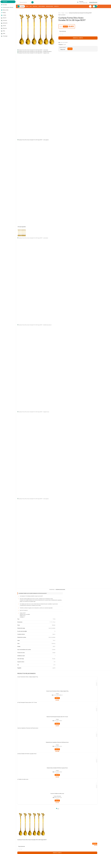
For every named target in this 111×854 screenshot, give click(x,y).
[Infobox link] (82, 2)
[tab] (51, 589)
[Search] (32, 2)
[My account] (90, 6)
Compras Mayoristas (93, 2)
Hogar (63, 12)
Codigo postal (62, 47)
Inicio (59, 12)
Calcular (70, 48)
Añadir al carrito (78, 37)
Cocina (66, 12)
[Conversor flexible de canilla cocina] (53, 785)
